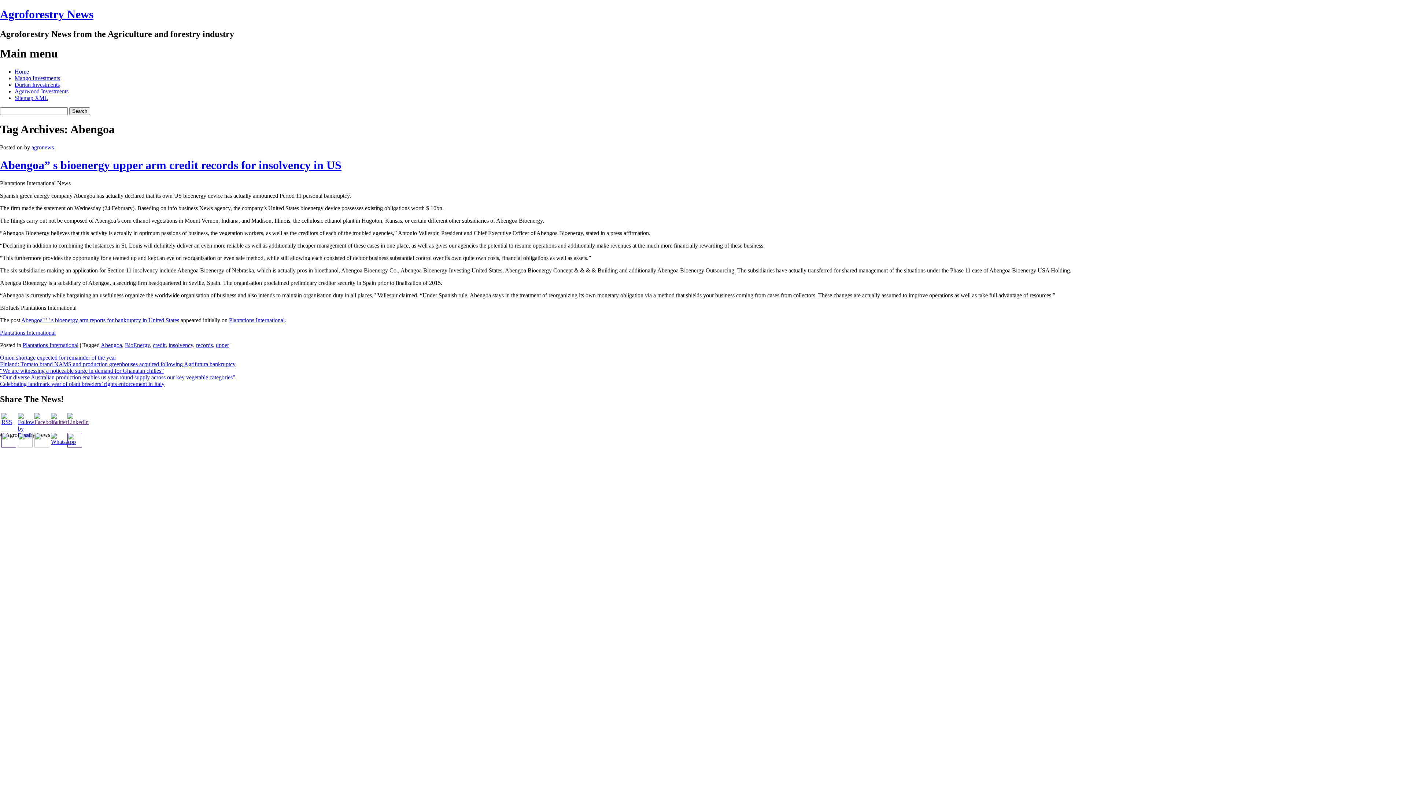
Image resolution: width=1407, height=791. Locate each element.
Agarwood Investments (42, 91)
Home (22, 71)
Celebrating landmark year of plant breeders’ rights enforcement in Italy (82, 384)
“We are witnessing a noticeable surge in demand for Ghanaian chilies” (82, 371)
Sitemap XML (31, 98)
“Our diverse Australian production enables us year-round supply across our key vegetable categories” (117, 377)
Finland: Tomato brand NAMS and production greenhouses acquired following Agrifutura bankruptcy (118, 364)
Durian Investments (37, 85)
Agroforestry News (46, 14)
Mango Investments (37, 78)
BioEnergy (137, 345)
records (204, 345)
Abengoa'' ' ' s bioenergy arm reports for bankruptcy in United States (100, 320)
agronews (43, 147)
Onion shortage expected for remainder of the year (58, 357)
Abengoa (111, 345)
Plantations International (257, 320)
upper (222, 345)
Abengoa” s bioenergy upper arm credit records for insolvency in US (170, 165)
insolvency (181, 345)
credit (159, 345)
